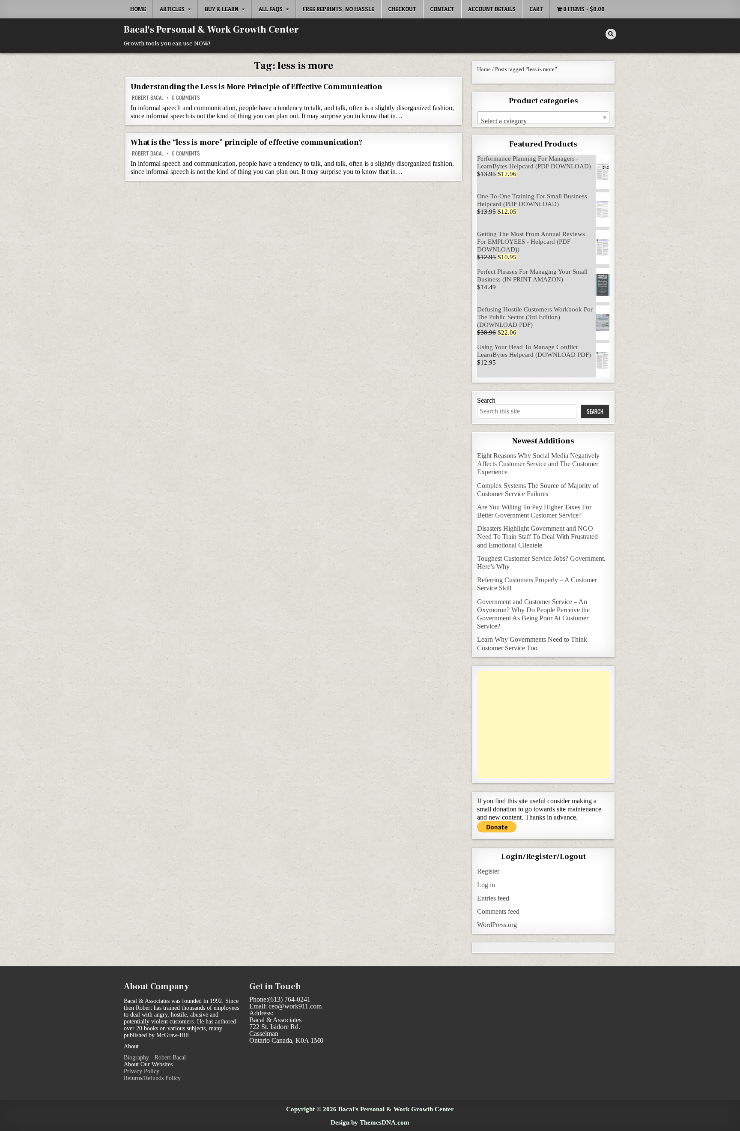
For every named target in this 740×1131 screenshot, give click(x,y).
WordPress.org (497, 924)
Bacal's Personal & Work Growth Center (211, 30)
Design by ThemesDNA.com (370, 1122)
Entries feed (493, 898)
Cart (536, 9)
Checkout (402, 9)
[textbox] (543, 121)
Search (486, 400)
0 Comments (186, 97)
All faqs (271, 9)
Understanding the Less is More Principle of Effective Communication (256, 87)
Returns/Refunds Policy (152, 1078)
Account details (492, 9)
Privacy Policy (141, 1071)
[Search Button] (611, 34)
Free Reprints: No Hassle (338, 9)
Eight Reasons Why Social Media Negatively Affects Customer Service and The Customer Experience (538, 464)
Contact (442, 9)
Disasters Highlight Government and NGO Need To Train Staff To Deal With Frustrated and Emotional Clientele (537, 536)
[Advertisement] (543, 724)
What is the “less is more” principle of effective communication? (246, 142)
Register (488, 871)
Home (138, 9)
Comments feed (498, 911)
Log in (486, 885)
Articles (172, 9)
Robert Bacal (148, 97)
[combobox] (543, 117)
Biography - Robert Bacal (155, 1057)
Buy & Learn (222, 9)
